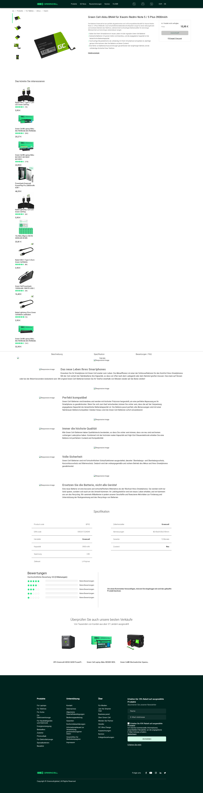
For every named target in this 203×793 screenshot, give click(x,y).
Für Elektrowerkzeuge (44, 716)
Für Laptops (41, 706)
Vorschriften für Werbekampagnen (73, 738)
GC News (83, 4)
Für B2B (115, 4)
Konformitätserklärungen (75, 724)
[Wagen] (151, 4)
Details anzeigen (93, 53)
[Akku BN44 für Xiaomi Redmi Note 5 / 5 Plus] (54, 45)
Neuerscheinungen (95, 4)
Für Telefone (41, 709)
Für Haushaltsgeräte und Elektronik (44, 722)
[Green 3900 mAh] (17, 47)
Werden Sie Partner (105, 721)
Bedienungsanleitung (74, 718)
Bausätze (40, 746)
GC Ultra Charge (104, 727)
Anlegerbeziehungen (106, 737)
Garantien (70, 721)
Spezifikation (99, 354)
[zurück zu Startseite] (13, 11)
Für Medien (102, 706)
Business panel (104, 714)
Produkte (74, 4)
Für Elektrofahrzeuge (45, 739)
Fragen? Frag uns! (175, 38)
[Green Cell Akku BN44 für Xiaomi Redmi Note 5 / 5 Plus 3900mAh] (17, 18)
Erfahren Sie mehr (134, 745)
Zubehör (40, 733)
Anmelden (146, 739)
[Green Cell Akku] (17, 28)
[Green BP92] (17, 57)
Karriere (107, 4)
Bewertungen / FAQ (144, 354)
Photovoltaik (41, 736)
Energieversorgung (44, 726)
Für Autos (40, 712)
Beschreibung (57, 354)
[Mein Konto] (142, 4)
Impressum (70, 743)
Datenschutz (71, 709)
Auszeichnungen (104, 731)
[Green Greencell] (17, 38)
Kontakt (69, 706)
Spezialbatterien (43, 743)
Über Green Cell (104, 718)
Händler (101, 724)
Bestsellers (41, 730)
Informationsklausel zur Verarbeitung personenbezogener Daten (75, 730)
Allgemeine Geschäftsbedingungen (75, 713)
